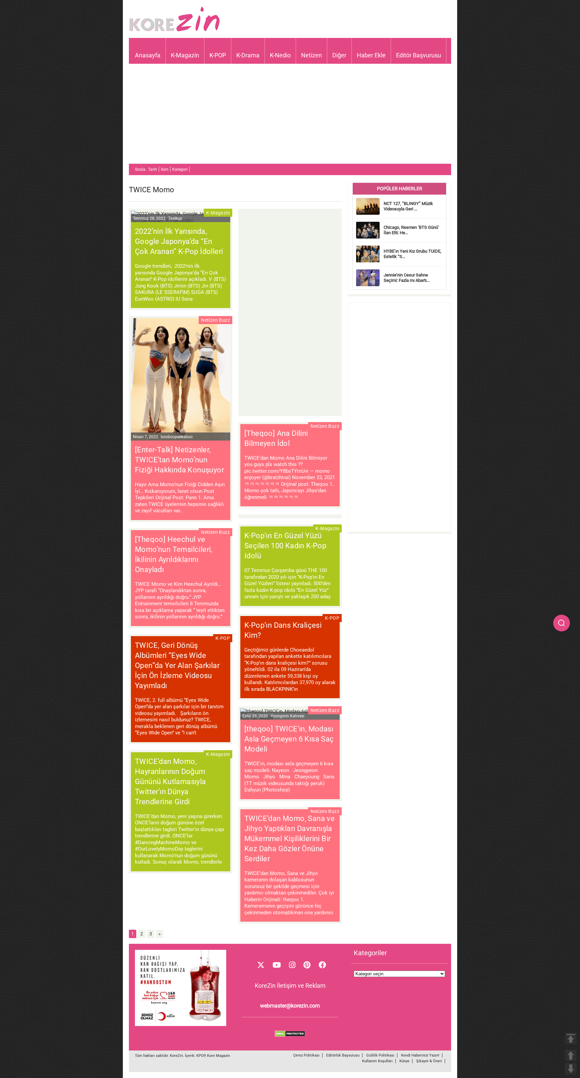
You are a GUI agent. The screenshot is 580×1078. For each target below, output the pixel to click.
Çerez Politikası (306, 1055)
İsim (164, 169)
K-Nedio (280, 55)
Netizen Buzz (215, 320)
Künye (404, 1061)
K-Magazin (185, 55)
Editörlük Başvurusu (342, 1055)
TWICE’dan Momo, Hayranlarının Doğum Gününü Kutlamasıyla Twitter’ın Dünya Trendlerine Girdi (170, 781)
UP (571, 1055)
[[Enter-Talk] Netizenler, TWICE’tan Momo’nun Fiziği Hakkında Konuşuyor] (180, 380)
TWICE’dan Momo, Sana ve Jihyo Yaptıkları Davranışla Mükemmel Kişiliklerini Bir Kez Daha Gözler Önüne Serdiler (289, 838)
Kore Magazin (218, 1056)
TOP (571, 1038)
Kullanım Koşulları (377, 1061)
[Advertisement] (290, 117)
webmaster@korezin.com (290, 1006)
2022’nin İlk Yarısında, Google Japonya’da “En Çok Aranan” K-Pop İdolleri (179, 241)
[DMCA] (290, 1035)
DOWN (571, 1069)
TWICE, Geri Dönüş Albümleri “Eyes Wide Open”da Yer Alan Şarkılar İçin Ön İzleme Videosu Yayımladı (177, 665)
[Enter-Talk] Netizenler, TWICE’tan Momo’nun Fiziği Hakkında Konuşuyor (179, 460)
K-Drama (247, 55)
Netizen (311, 55)
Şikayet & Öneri (429, 1061)
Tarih (152, 169)
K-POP (217, 55)
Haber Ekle (371, 55)
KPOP (200, 1056)
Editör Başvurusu (418, 55)
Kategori (180, 169)
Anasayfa (147, 55)
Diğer (339, 55)
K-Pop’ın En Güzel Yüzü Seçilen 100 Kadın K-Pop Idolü (285, 545)
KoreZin (176, 1056)
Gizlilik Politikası (380, 1055)
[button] (561, 623)
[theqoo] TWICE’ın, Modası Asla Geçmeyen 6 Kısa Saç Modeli (289, 739)
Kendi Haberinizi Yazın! (420, 1055)
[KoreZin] (174, 31)
